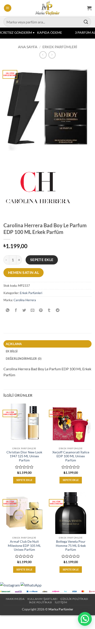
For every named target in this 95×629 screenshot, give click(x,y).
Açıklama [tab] (14, 344)
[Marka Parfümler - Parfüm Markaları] (48, 8)
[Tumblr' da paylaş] (49, 310)
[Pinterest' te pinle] (41, 310)
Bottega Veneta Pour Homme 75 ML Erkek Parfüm (71, 545)
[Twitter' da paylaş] (24, 310)
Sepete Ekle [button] (24, 479)
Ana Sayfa (27, 47)
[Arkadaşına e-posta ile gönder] (32, 310)
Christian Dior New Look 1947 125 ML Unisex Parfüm (24, 456)
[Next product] (43, 54)
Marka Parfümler (60, 609)
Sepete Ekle (41, 260)
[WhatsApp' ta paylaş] (8, 310)
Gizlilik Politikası (74, 599)
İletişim (61, 602)
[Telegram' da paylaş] (57, 310)
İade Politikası (40, 602)
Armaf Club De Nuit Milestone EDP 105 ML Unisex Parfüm (24, 545)
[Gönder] (86, 21)
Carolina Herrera (25, 300)
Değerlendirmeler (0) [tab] (24, 358)
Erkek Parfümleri (59, 47)
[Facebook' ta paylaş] (16, 310)
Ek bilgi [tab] (12, 351)
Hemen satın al (23, 272)
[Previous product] (52, 54)
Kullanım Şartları (42, 599)
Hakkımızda (15, 599)
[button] (7, 8)
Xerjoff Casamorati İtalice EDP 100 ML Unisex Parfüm (70, 456)
